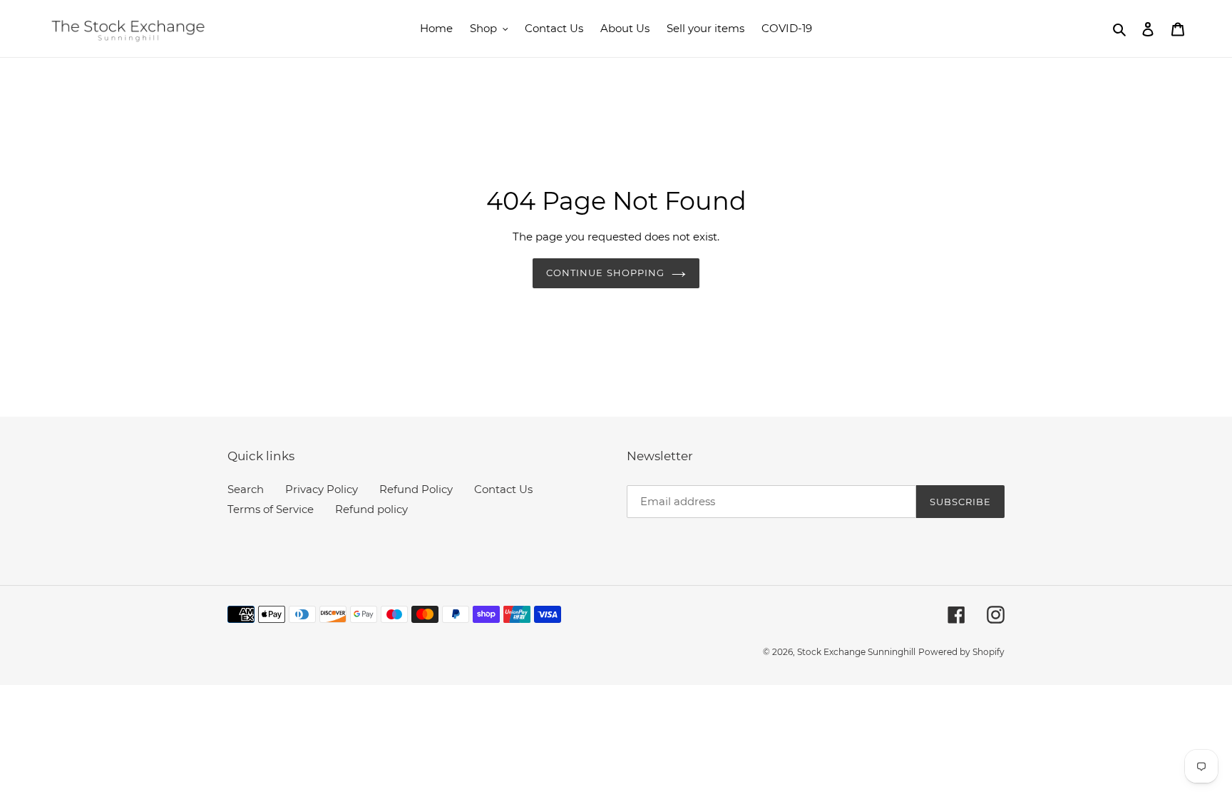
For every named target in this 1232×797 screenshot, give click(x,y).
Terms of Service (270, 509)
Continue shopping (605, 272)
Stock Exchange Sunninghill (856, 651)
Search (245, 489)
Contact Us (503, 489)
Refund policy (371, 509)
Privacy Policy (321, 489)
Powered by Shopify (961, 651)
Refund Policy (416, 489)
